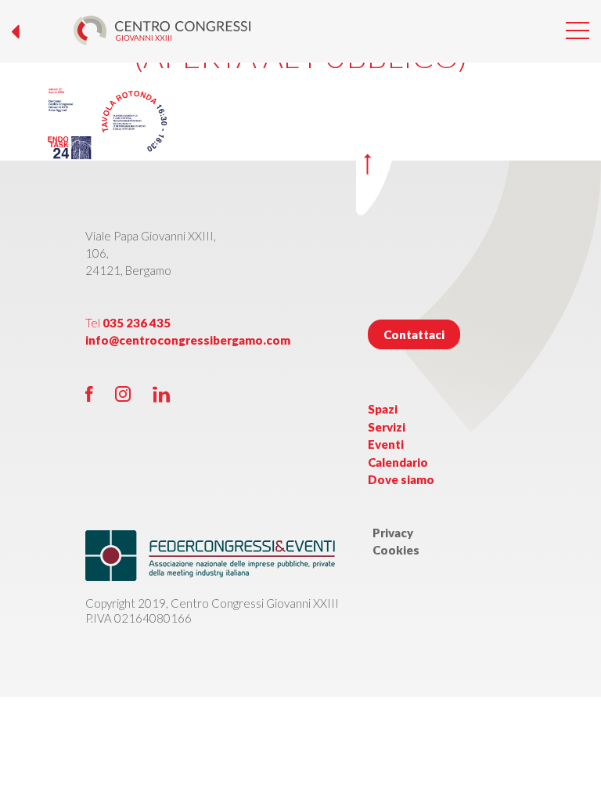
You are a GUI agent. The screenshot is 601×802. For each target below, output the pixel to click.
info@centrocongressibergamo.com (187, 340)
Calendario (398, 462)
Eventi (386, 444)
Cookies (395, 550)
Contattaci (413, 334)
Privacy (392, 533)
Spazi (383, 409)
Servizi (386, 427)
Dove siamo (401, 479)
